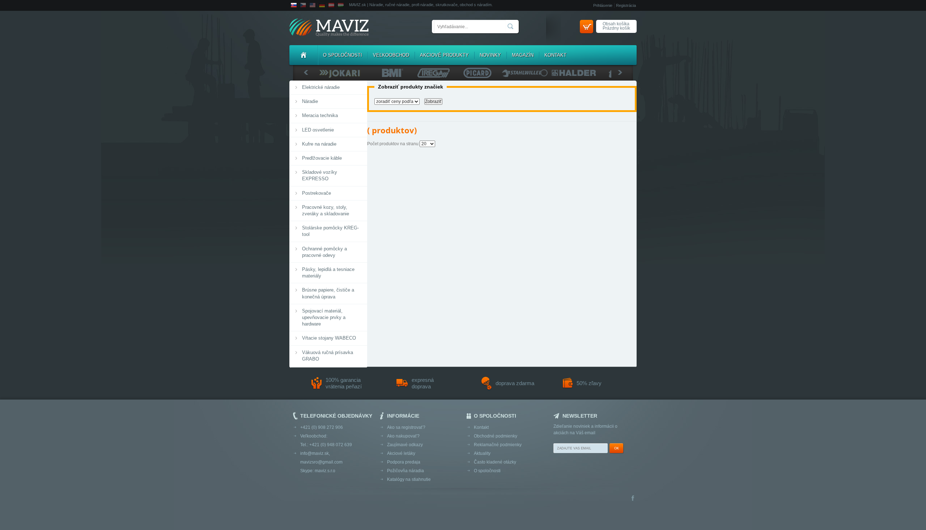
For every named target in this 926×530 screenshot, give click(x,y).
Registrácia (626, 5)
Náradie (310, 101)
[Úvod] (303, 55)
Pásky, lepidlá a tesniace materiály (328, 273)
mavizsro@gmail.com (321, 462)
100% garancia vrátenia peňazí (344, 383)
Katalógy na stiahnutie (409, 479)
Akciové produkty (444, 55)
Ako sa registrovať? (406, 427)
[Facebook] (633, 499)
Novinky (490, 55)
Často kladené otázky (495, 462)
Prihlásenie (602, 5)
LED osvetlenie (318, 130)
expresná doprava (423, 383)
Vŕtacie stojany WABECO (329, 338)
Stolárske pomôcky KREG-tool (330, 231)
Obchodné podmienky (495, 436)
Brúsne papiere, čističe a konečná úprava (328, 293)
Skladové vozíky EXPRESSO (319, 175)
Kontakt (555, 55)
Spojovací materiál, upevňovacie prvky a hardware (323, 317)
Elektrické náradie (321, 87)
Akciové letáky (401, 453)
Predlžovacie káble (322, 158)
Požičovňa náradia (405, 470)
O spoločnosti (342, 55)
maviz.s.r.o (325, 470)
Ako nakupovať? (403, 436)
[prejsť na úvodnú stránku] (329, 28)
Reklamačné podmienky (498, 444)
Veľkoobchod (391, 55)
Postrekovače (316, 193)
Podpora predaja (403, 462)
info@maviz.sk (314, 453)
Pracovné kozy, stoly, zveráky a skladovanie (325, 210)
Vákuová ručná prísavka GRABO (327, 356)
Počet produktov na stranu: (393, 143)
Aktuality (482, 453)
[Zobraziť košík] (586, 26)
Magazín (523, 55)
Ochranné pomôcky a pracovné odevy (324, 252)
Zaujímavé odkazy (405, 444)
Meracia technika (320, 115)
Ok (616, 448)
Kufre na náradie (319, 144)
